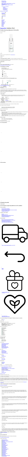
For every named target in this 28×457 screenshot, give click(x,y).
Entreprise (3, 371)
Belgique (6, 450)
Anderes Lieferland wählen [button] (3, 438)
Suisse (4, 444)
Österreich (6, 439)
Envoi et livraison (4, 345)
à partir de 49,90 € (8, 3)
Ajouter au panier (2, 61)
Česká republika (8, 455)
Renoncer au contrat (2, 373)
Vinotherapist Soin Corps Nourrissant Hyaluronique (8, 215)
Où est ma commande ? (6, 6)
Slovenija (6, 445)
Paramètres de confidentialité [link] (5, 369)
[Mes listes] (2, 17)
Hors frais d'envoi (13, 54)
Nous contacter (5, 9)
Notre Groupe (3, 358)
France (5, 442)
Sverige (5, 448)
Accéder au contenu (4, 1)
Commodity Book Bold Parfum (5, 216)
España (5, 446)
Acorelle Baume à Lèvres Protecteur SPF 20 (7, 221)
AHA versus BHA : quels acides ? (6, 208)
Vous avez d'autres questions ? (5, 347)
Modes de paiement (5, 8)
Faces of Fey (3, 28)
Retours (4, 7)
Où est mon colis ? (4, 352)
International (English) (10, 441)
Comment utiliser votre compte (5, 343)
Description (2, 87)
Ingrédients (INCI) (3, 102)
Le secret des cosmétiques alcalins (6, 210)
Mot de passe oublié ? (4, 351)
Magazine (3, 355)
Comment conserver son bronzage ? (6, 209)
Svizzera (5, 443)
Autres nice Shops (4, 372)
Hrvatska (6, 451)
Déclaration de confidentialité (3, 432)
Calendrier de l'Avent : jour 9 (5, 211)
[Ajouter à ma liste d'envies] (0, 62)
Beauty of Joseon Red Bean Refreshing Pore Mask (7, 219)
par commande (7, 4)
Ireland (5, 454)
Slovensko (6, 453)
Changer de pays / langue (9, 364)
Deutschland (6, 440)
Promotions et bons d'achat (5, 346)
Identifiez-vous (3, 13)
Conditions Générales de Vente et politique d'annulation (8, 368)
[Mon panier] (15, 18)
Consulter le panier (4, 2)
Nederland (6, 447)
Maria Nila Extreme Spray (5, 214)
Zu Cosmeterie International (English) (4, 437)
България (6, 449)
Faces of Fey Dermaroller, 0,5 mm (4, 85)
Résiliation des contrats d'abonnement (6, 370)
